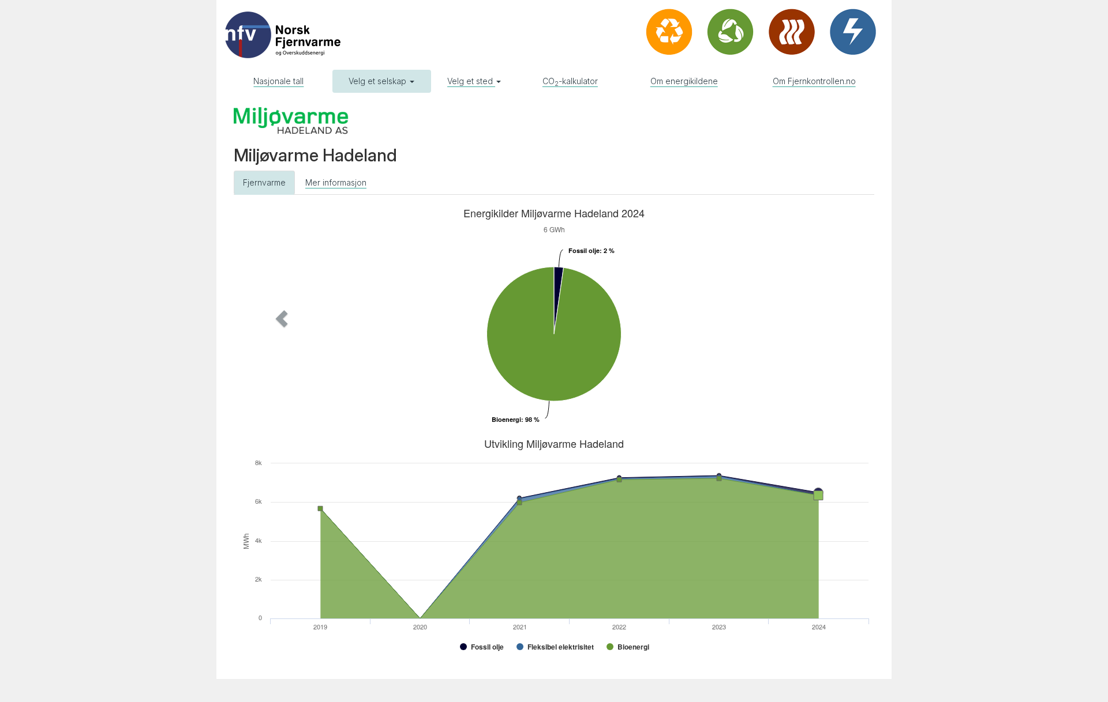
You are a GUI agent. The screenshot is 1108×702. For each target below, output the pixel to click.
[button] (282, 318)
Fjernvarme (264, 182)
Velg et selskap (379, 81)
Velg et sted (471, 81)
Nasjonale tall (278, 81)
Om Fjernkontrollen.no (814, 81)
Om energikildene (684, 81)
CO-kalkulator (570, 82)
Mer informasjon (335, 182)
